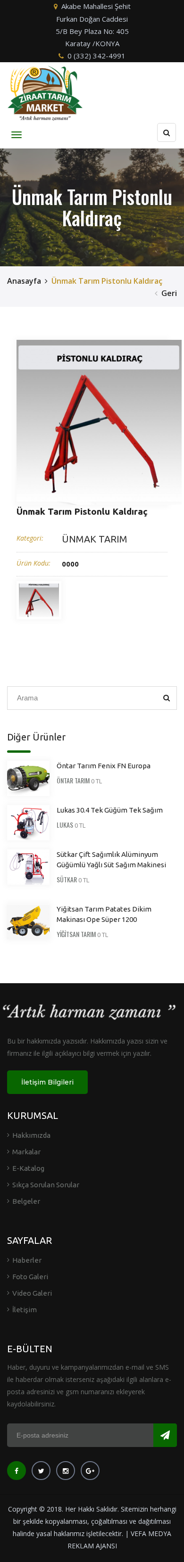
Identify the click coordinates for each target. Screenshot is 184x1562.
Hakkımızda (31, 1135)
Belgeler (26, 1201)
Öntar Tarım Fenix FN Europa (104, 766)
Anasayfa (24, 281)
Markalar (26, 1152)
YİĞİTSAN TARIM (76, 934)
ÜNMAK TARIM (94, 539)
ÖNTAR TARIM (73, 780)
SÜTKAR (67, 879)
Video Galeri (32, 1293)
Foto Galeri (30, 1277)
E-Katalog (28, 1168)
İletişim (24, 1310)
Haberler (27, 1260)
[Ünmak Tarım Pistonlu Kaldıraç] (99, 422)
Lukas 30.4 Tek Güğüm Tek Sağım (110, 810)
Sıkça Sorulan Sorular (45, 1185)
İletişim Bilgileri (47, 1082)
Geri (169, 293)
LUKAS (65, 825)
